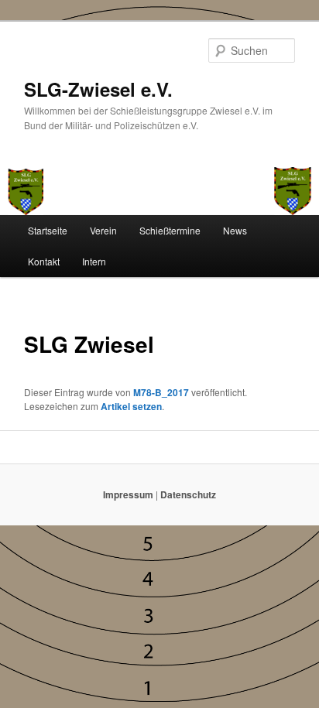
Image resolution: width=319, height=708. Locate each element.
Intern (94, 261)
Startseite (47, 230)
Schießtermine (170, 230)
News (235, 230)
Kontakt (44, 261)
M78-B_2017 (161, 392)
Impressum (128, 494)
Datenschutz (188, 494)
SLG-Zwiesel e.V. (98, 89)
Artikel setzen (131, 406)
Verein (103, 230)
